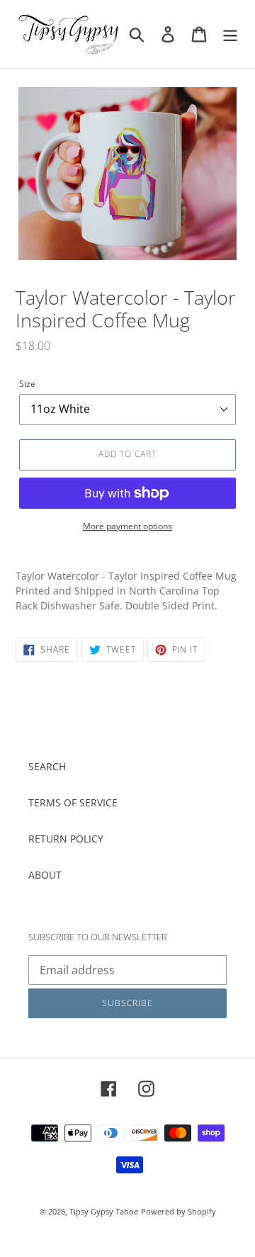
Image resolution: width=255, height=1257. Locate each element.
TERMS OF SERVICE (73, 802)
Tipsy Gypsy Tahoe (103, 1211)
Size (27, 384)
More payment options (127, 526)
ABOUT (45, 874)
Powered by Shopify (178, 1211)
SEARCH (47, 766)
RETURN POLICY (65, 838)
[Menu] (230, 34)
